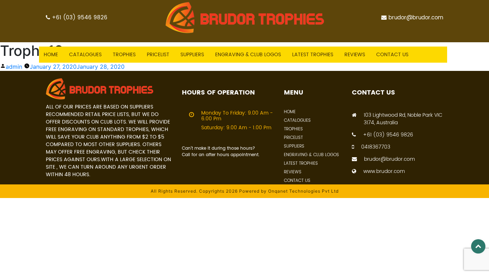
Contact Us (297, 180)
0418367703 (375, 147)
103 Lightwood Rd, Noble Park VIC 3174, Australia (403, 118)
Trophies (124, 54)
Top (478, 246)
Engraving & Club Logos (248, 54)
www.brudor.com (384, 171)
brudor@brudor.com (415, 17)
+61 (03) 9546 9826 (79, 17)
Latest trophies (312, 54)
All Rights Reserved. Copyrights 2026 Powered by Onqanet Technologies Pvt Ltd (245, 191)
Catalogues (85, 54)
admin (14, 66)
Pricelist (158, 54)
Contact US (392, 54)
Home (51, 54)
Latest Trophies (301, 163)
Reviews (354, 54)
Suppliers (192, 54)
